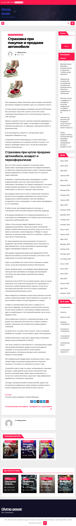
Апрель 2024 (64, 234)
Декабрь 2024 (65, 215)
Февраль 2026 (65, 185)
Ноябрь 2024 (64, 220)
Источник (8, 394)
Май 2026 (63, 170)
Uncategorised (65, 307)
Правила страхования (8, 479)
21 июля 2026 (10, 487)
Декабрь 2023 (65, 244)
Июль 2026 (64, 161)
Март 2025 (64, 205)
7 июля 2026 (65, 487)
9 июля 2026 (46, 487)
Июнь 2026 (64, 166)
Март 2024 (64, 239)
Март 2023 (64, 288)
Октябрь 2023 (65, 254)
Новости (63, 312)
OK (45, 523)
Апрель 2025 (64, 200)
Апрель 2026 (64, 175)
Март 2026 (64, 180)
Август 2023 (64, 264)
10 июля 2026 (29, 487)
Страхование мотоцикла (17, 406)
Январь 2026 (64, 190)
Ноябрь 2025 (64, 195)
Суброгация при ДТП (46, 446)
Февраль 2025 (65, 210)
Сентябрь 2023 (65, 259)
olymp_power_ (22, 52)
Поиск (63, 33)
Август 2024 (64, 229)
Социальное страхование (63, 479)
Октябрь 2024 (65, 224)
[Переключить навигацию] (73, 23)
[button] (68, 23)
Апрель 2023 (64, 283)
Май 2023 (63, 278)
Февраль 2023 (65, 293)
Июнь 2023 (64, 273)
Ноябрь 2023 (64, 249)
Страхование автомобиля (15, 34)
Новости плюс (65, 317)
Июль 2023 (64, 269)
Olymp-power (11, 509)
